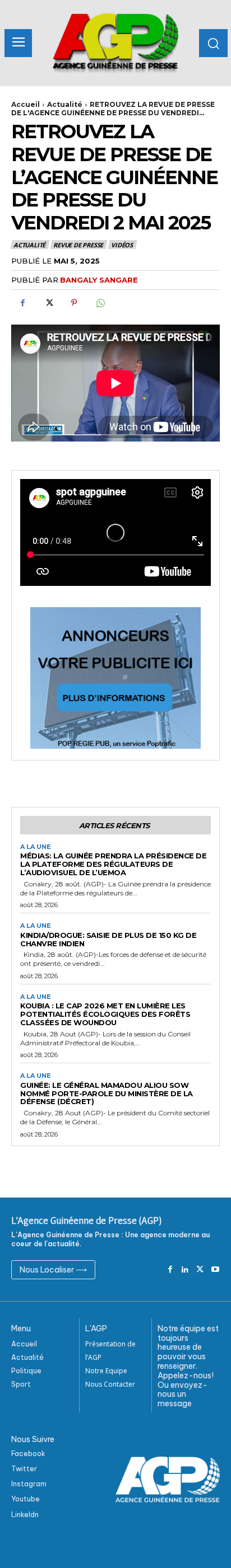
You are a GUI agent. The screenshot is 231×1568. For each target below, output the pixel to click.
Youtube (25, 1499)
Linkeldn (25, 1514)
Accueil (25, 104)
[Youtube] (215, 1270)
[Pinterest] (74, 303)
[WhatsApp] (100, 303)
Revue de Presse (78, 245)
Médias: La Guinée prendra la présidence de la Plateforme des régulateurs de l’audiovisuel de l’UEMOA (113, 864)
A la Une (35, 847)
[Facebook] (22, 303)
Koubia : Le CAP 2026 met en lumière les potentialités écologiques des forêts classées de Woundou (105, 1014)
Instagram (29, 1484)
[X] (48, 303)
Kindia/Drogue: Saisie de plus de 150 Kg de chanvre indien (108, 939)
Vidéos (122, 245)
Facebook (28, 1453)
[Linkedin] (185, 1270)
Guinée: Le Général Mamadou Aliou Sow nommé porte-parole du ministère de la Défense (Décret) (106, 1093)
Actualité (64, 104)
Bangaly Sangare (99, 279)
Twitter (24, 1468)
